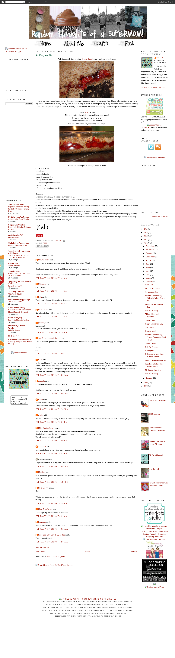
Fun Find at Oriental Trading (18, 320)
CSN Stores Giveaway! (157, 400)
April (148, 275)
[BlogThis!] (39, 246)
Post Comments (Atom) (56, 556)
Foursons (42, 522)
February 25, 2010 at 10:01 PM (52, 466)
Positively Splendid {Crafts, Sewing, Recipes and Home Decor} (20, 341)
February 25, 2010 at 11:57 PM (52, 482)
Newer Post (40, 552)
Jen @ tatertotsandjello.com (49, 338)
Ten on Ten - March (15, 302)
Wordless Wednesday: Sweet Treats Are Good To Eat (155, 337)
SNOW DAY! (150, 327)
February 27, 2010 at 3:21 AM (51, 516)
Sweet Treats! (150, 343)
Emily (40, 400)
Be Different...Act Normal (18, 217)
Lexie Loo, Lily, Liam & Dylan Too (51, 535)
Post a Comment (42, 548)
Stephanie (42, 446)
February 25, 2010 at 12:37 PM (52, 409)
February (149, 282)
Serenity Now (14, 271)
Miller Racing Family (46, 428)
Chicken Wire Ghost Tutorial (18, 219)
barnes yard (13, 263)
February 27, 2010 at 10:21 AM (52, 529)
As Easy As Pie (44, 55)
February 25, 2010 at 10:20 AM (52, 375)
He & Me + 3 (13, 336)
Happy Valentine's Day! (154, 324)
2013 (146, 232)
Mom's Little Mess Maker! (155, 360)
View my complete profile (153, 87)
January (149, 378)
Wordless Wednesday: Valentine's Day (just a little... (155, 298)
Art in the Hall (153, 469)
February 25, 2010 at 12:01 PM (52, 394)
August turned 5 (14, 266)
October (149, 253)
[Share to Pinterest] (47, 246)
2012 (146, 236)
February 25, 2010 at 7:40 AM (51, 278)
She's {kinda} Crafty (16, 308)
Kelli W (160, 58)
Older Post (134, 552)
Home (87, 552)
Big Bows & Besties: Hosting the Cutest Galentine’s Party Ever (18, 209)
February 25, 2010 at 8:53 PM (51, 453)
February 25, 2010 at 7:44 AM (51, 291)
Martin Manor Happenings (19, 300)
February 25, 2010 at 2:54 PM (51, 422)
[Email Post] (64, 240)
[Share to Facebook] (44, 246)
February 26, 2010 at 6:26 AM (51, 503)
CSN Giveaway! (154, 414)
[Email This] (36, 246)
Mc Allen (41, 472)
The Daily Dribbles (16, 292)
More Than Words (45, 509)
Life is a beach (13, 237)
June (148, 267)
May (148, 271)
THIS (87, 112)
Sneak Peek (150, 320)
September (150, 257)
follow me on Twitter (160, 217)
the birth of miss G (15, 286)
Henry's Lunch (150, 331)
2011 (146, 240)
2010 (146, 243)
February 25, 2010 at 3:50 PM (51, 441)
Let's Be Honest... (14, 330)
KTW (40, 360)
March (148, 278)
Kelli (40, 297)
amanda (41, 381)
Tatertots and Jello (16, 204)
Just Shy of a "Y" (15, 235)
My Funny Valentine (153, 370)
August (149, 260)
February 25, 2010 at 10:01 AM (52, 354)
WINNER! (149, 285)
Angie (40, 415)
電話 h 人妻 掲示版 (15, 294)
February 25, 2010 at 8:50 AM (51, 332)
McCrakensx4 (43, 260)
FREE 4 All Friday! (152, 288)
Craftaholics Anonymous (18, 243)
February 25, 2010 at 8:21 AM (51, 317)
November (150, 250)
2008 (146, 386)
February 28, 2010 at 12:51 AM (52, 542)
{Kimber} (41, 323)
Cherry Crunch (87, 59)
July (148, 264)
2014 (146, 229)
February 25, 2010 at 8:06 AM (51, 304)
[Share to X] (42, 246)
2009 (146, 382)
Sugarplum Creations (17, 225)
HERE (147, 127)
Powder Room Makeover (17, 245)
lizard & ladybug (15, 318)
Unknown (42, 284)
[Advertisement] (16, 152)
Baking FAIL (150, 350)
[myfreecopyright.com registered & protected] (87, 599)
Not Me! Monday (151, 311)
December (150, 246)
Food (45, 243)
